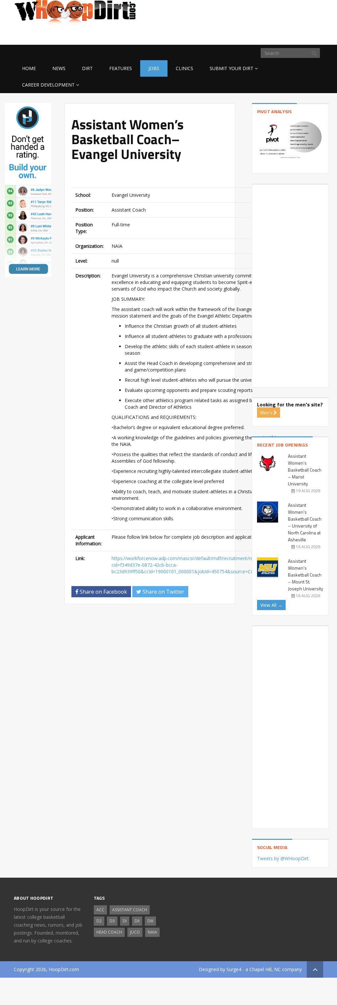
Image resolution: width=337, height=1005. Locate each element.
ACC (100, 910)
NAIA (152, 932)
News (58, 68)
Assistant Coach (129, 910)
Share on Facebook (102, 591)
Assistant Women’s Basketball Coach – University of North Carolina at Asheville (305, 522)
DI (125, 921)
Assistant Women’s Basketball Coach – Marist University (305, 469)
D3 (112, 921)
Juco (135, 932)
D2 (99, 921)
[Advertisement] (270, 34)
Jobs (153, 68)
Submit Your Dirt (231, 68)
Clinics (184, 68)
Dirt (87, 68)
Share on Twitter (162, 591)
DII (137, 921)
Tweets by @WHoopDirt (283, 858)
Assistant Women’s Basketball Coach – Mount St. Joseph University (305, 574)
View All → (271, 605)
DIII (150, 921)
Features (120, 68)
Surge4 (233, 969)
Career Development (48, 85)
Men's (266, 412)
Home (29, 68)
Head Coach (109, 932)
